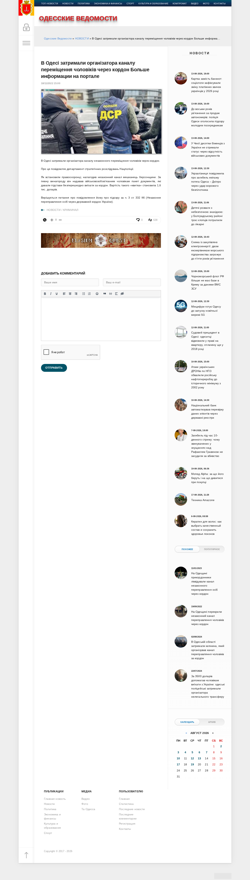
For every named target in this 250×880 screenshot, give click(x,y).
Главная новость (55, 798)
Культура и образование (153, 3)
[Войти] (26, 27)
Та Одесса (88, 809)
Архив (212, 722)
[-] (60, 220)
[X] (44, 220)
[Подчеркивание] (57, 294)
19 (192, 764)
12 (192, 758)
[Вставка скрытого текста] (122, 294)
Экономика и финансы (108, 3)
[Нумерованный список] (89, 294)
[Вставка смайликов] (97, 294)
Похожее (187, 549)
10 (178, 758)
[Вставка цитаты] (105, 294)
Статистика (126, 803)
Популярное (212, 549)
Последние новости (132, 809)
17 (178, 764)
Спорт (130, 3)
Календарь (187, 722)
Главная (124, 798)
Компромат (180, 3)
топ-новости (49, 3)
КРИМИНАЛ (70, 209)
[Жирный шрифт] (45, 294)
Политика (84, 3)
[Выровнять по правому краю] (76, 294)
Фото (206, 3)
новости (67, 3)
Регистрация (127, 823)
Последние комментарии (128, 816)
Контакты (220, 3)
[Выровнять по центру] (70, 294)
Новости (200, 53)
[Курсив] (51, 294)
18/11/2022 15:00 (50, 83)
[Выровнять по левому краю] (64, 294)
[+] (52, 220)
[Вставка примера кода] (110, 294)
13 (199, 758)
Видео (195, 3)
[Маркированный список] (84, 294)
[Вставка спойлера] (116, 294)
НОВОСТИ (82, 38)
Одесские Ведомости (58, 38)
